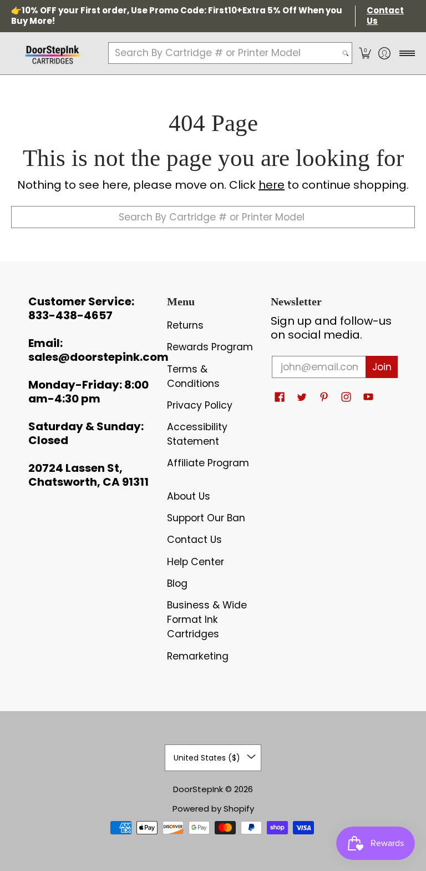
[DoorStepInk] (52, 53)
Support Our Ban (206, 518)
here (271, 185)
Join (382, 367)
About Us (188, 496)
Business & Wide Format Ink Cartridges (207, 619)
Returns (185, 325)
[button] (364, 53)
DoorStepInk (198, 789)
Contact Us (194, 539)
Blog (177, 583)
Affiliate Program (208, 463)
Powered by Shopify (213, 808)
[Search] (345, 53)
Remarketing (198, 656)
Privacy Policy (199, 405)
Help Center (195, 561)
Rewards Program (210, 347)
